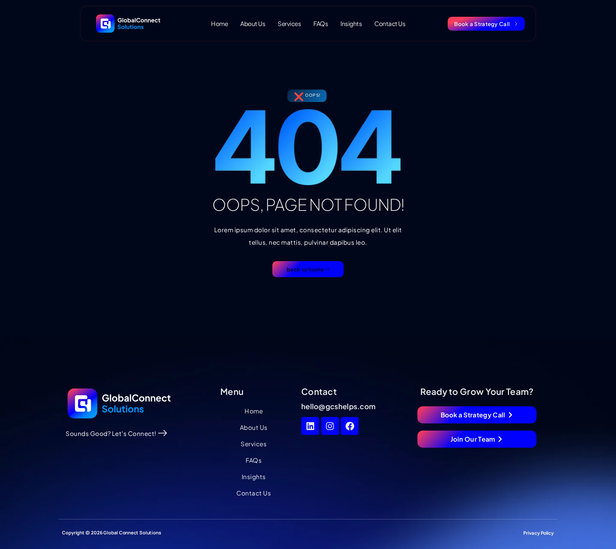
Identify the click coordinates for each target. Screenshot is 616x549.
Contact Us (389, 23)
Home (219, 23)
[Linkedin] (310, 426)
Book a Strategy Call (482, 23)
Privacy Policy (538, 533)
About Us (252, 23)
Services (289, 23)
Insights (351, 23)
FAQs (320, 23)
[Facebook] (350, 426)
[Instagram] (330, 426)
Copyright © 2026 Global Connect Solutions (111, 532)
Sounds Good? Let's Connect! (111, 433)
